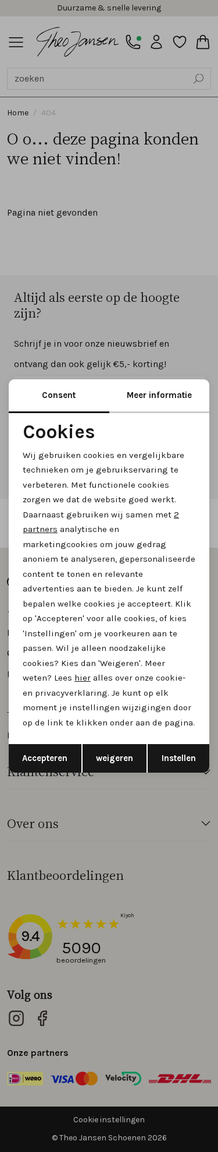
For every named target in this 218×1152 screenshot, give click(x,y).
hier (82, 677)
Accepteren (44, 758)
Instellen (179, 758)
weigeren (114, 758)
